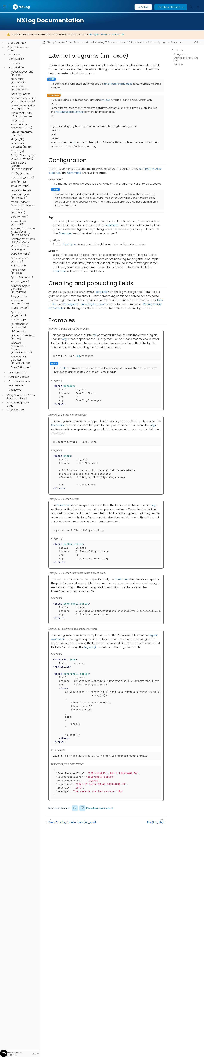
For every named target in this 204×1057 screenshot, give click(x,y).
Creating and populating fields (185, 59)
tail (94, 335)
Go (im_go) (17, 151)
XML (54, 304)
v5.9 (196, 42)
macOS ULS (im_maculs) (18, 211)
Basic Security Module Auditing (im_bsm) (23, 107)
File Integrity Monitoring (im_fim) (21, 145)
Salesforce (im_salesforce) (20, 302)
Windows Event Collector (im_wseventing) (20, 359)
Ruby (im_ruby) (19, 296)
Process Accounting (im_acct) (22, 73)
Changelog (15, 389)
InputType (69, 244)
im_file (62, 368)
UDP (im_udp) (18, 331)
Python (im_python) (22, 277)
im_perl (105, 100)
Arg (64, 339)
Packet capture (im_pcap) (19, 260)
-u (73, 142)
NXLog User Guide (16, 42)
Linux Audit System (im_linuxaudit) (21, 196)
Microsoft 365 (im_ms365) (18, 223)
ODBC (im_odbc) (20, 253)
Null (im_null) (18, 249)
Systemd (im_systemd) (19, 314)
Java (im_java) (19, 181)
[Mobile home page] (43, 42)
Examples (178, 64)
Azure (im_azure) (20, 93)
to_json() (90, 647)
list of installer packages (118, 84)
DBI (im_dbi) (17, 120)
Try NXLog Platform (169, 7)
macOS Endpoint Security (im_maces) (22, 204)
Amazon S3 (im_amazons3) (20, 88)
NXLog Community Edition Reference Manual (21, 397)
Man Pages (15, 54)
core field (102, 292)
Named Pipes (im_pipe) (18, 271)
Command (74, 173)
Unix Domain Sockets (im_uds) (22, 337)
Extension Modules (19, 376)
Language (14, 63)
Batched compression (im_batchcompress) (23, 100)
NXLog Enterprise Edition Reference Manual (70, 42)
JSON (160, 300)
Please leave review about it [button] (99, 808)
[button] (7, 7)
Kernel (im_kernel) (21, 190)
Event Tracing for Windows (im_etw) (21, 126)
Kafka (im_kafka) (20, 186)
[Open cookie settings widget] (3, 1053)
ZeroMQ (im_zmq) (21, 367)
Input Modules (16, 67)
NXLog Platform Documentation (106, 34)
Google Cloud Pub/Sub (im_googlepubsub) (22, 166)
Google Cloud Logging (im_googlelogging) (23, 157)
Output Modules (18, 372)
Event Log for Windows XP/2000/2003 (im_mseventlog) (23, 231)
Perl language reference (70, 112)
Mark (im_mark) (19, 216)
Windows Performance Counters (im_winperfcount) (21, 348)
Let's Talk (143, 7)
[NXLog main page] (21, 7)
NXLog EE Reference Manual (17, 49)
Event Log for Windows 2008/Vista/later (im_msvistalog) (23, 242)
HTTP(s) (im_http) (20, 173)
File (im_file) (17, 139)
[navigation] (2, 42)
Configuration (16, 58)
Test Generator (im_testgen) (19, 325)
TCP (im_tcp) (18, 319)
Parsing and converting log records (85, 304)
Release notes (17, 385)
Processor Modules (19, 381)
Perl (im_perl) (18, 265)
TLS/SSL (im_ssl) (19, 308)
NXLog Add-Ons (15, 410)
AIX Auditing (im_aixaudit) (18, 81)
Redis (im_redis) (20, 281)
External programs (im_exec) (22, 134)
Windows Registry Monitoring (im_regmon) (20, 289)
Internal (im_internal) (22, 177)
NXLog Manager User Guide (18, 404)
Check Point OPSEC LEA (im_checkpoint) (22, 114)
